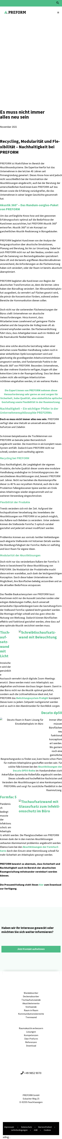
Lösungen (31, 1031)
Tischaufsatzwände (31, 999)
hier (41, 884)
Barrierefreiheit (45, 1127)
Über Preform (31, 1038)
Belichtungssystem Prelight (32, 698)
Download (31, 1045)
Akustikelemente (31, 1003)
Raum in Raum (31, 1010)
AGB (35, 1130)
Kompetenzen (31, 1035)
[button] (57, 3)
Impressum (9, 1127)
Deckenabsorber (31, 996)
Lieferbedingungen (19, 1130)
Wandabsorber (31, 992)
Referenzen (31, 1042)
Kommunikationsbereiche (31, 1013)
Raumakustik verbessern (31, 1028)
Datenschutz (26, 1127)
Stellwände (31, 1006)
